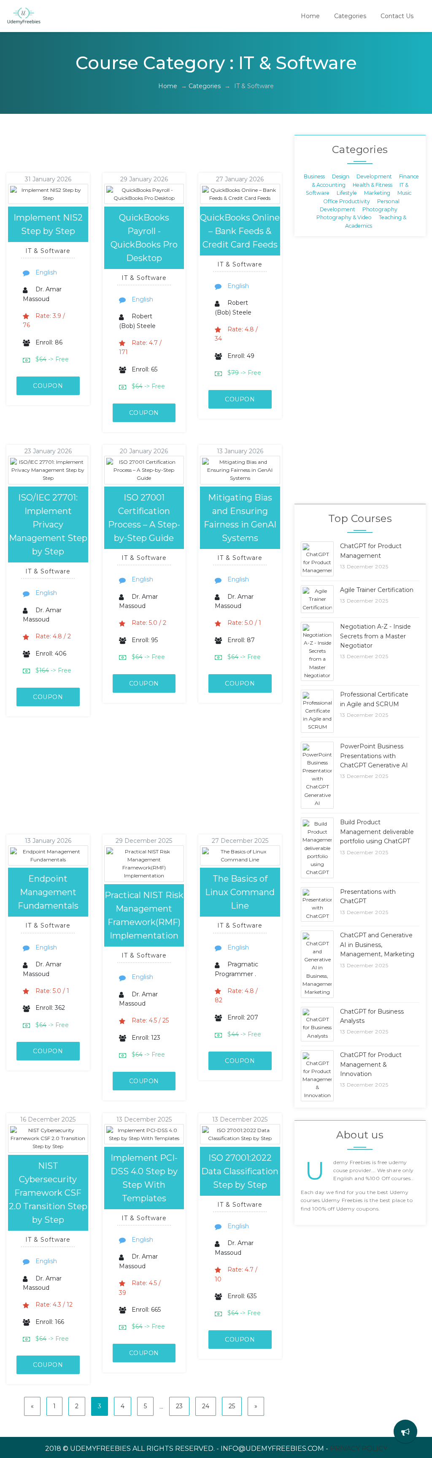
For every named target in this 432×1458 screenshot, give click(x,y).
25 (232, 1406)
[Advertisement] (153, 154)
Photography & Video (344, 217)
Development (374, 176)
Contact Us (397, 16)
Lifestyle (347, 193)
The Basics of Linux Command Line (240, 892)
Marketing (377, 193)
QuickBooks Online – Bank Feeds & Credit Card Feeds (240, 231)
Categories (350, 16)
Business (314, 176)
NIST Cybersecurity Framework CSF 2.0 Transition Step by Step (48, 1193)
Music (404, 193)
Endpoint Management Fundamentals (48, 892)
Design (340, 176)
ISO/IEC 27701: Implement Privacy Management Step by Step (48, 524)
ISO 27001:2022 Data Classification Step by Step (239, 1171)
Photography (379, 209)
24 (205, 1406)
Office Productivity (346, 201)
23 (179, 1406)
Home (310, 16)
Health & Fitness (372, 184)
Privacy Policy (358, 1449)
